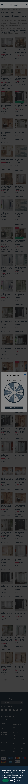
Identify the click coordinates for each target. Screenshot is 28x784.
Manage (19, 780)
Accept (5, 780)
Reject (12, 780)
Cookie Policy (19, 777)
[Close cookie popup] (26, 767)
